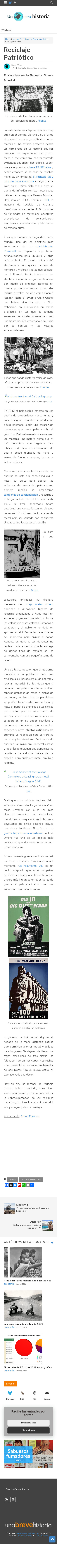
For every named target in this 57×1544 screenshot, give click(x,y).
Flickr (49, 401)
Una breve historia (24, 1536)
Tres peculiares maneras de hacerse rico (27, 1280)
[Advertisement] (29, 1149)
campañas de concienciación (21, 495)
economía (17, 39)
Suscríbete (28, 1430)
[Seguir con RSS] (6, 1499)
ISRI (46, 200)
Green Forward (30, 1116)
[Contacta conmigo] (13, 1499)
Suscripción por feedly (17, 1489)
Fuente (42, 121)
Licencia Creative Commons (27, 1533)
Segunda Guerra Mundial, (37, 68)
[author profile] (7, 69)
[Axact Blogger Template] (28, 16)
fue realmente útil (30, 866)
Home (7, 39)
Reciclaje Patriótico (19, 53)
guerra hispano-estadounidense (23, 833)
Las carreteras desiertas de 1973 (23, 1324)
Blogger (10, 1383)
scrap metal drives (39, 604)
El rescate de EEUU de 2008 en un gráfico (28, 1367)
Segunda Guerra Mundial (35, 39)
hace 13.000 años (40, 167)
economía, (22, 68)
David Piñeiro (42, 1536)
